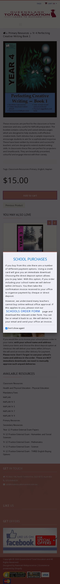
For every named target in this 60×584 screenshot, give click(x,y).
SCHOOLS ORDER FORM (23, 311)
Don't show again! (16, 328)
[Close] (57, 252)
